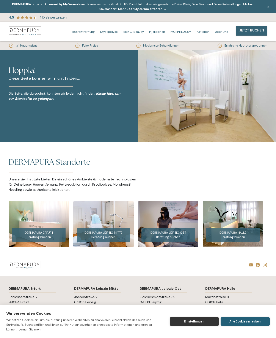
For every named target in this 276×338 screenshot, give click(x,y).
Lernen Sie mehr (30, 329)
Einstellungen (194, 321)
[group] (39, 224)
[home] (25, 31)
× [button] (268, 6)
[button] (84, 31)
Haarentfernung (83, 32)
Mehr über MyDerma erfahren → (142, 9)
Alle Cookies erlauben (245, 321)
